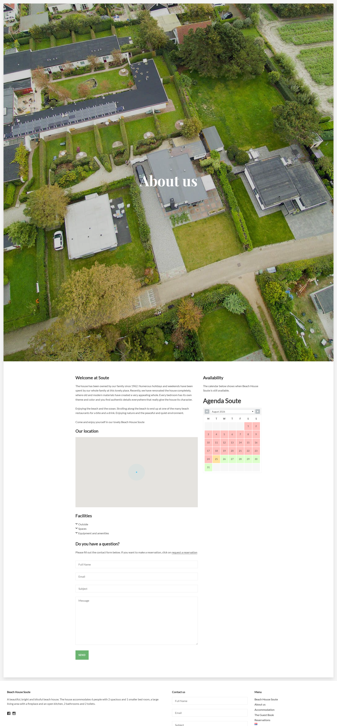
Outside (83, 524)
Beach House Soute (266, 699)
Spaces (82, 528)
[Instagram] (15, 716)
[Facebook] (9, 716)
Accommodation (265, 709)
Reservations (262, 720)
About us (260, 704)
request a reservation (184, 552)
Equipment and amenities (93, 533)
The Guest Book (264, 715)
